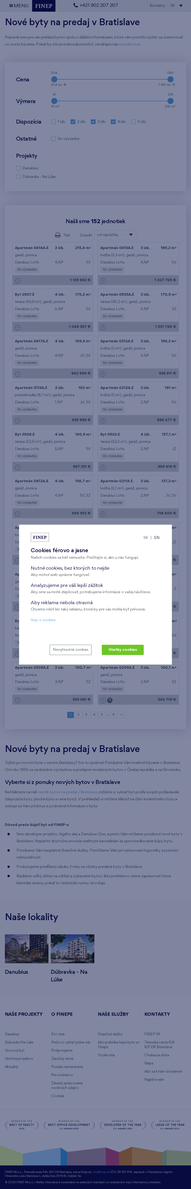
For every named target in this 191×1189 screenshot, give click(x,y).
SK (145, 538)
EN (157, 538)
